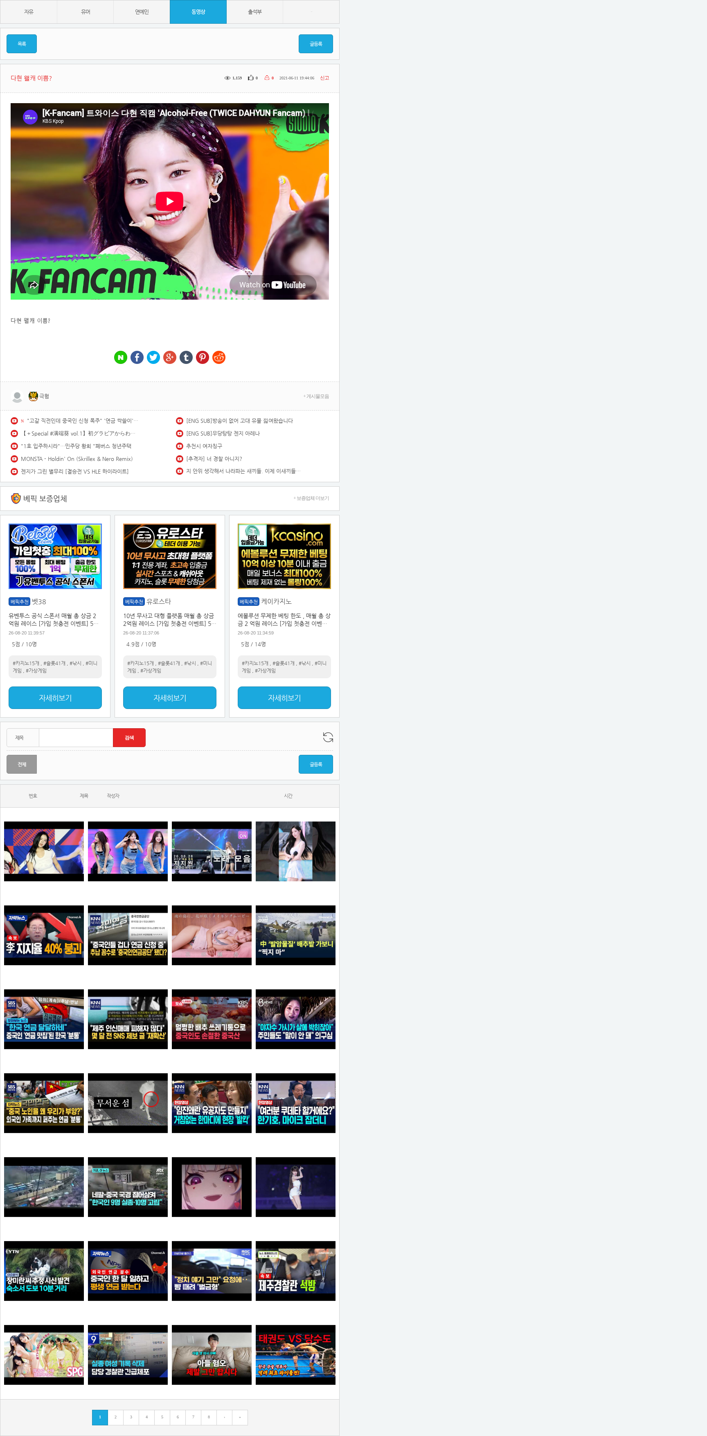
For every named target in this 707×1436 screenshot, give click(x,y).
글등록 (316, 44)
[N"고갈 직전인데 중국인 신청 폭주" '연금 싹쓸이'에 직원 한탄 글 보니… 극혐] (128, 935)
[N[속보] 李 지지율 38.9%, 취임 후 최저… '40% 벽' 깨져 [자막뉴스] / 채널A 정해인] (44, 935)
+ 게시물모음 (316, 396)
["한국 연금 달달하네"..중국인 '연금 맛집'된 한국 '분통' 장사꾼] (44, 1019)
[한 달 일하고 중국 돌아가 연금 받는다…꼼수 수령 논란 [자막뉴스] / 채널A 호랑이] (128, 1271)
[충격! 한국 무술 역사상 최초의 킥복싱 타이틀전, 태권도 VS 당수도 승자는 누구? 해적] (295, 1355)
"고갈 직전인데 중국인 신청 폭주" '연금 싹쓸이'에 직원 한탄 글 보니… (84, 421)
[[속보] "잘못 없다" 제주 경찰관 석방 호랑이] (295, 1271)
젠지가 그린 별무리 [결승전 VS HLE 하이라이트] (75, 471)
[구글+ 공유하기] (169, 358)
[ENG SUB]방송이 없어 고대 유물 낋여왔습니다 (239, 421)
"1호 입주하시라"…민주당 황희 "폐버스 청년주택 (76, 446)
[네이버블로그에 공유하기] (120, 358)
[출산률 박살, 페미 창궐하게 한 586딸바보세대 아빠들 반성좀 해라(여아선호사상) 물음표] (212, 1355)
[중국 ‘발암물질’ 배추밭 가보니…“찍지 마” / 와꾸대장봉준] (295, 935)
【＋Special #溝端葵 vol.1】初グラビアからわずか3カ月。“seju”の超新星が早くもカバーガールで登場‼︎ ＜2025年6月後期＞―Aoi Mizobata (78, 433)
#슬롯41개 (54, 663)
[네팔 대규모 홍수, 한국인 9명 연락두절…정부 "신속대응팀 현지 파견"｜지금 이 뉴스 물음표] (128, 1187)
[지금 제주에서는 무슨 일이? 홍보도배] (128, 1103)
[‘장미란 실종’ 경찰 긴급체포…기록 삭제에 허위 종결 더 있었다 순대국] (128, 1355)
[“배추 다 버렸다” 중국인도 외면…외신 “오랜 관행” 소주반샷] (212, 1019)
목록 (22, 44)
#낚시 (75, 663)
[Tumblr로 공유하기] (186, 358)
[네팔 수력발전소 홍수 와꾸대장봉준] (44, 1187)
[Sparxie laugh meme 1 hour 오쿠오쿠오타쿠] (212, 1187)
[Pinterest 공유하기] (202, 358)
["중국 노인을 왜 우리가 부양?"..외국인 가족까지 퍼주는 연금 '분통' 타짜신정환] (44, 1103)
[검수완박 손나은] (295, 1019)
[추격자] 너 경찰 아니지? (214, 459)
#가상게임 (36, 670)
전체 (22, 764)
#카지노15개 (26, 663)
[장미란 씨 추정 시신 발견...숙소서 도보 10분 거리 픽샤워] (44, 1271)
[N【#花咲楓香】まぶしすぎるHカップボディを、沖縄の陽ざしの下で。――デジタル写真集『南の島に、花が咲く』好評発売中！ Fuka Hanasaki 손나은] (212, 935)
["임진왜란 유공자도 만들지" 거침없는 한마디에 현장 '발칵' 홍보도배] (212, 1103)
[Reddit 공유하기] (219, 358)
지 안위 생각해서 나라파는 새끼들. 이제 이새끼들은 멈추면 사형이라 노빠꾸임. (243, 471)
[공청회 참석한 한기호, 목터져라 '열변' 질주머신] (295, 1103)
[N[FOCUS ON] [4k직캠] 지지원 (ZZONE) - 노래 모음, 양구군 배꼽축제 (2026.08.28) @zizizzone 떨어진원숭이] (212, 852)
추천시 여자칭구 (204, 446)
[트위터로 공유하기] (153, 358)
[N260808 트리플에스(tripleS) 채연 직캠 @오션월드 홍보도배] (295, 852)
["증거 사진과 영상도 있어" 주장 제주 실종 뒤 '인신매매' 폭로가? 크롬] (128, 1019)
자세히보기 (55, 697)
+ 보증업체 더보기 (311, 498)
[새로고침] (328, 737)
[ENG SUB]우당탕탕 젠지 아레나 (223, 433)
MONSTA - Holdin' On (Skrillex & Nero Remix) (77, 459)
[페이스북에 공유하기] (137, 358)
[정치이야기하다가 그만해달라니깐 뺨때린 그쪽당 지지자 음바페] (212, 1271)
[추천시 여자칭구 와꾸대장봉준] (295, 1187)
